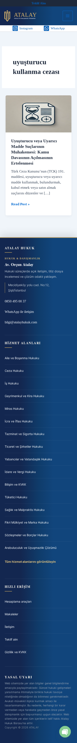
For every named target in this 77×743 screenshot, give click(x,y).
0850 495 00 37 (15, 301)
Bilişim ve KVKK (15, 484)
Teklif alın (11, 639)
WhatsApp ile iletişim (19, 312)
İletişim (9, 627)
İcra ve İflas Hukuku (19, 421)
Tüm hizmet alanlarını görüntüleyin (30, 561)
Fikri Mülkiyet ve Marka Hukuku (27, 522)
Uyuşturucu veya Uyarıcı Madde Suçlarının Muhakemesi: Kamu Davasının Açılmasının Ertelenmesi (34, 151)
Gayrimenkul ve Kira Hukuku (24, 396)
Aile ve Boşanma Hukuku (22, 358)
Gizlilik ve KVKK (15, 652)
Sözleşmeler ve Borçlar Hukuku (26, 535)
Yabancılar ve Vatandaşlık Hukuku (28, 459)
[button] (38, 3)
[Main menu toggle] (68, 16)
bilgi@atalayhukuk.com (21, 322)
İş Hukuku (12, 383)
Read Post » (20, 204)
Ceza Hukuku (14, 370)
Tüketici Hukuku (16, 497)
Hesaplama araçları (18, 601)
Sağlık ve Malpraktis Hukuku (24, 510)
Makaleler (11, 614)
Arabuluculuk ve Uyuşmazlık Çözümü (30, 547)
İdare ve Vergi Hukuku (20, 472)
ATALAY (25, 15)
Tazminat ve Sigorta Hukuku (24, 434)
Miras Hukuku (14, 408)
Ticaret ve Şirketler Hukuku (24, 446)
